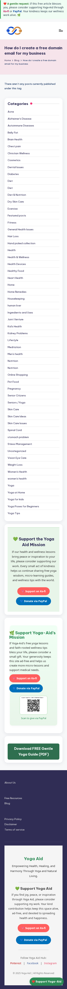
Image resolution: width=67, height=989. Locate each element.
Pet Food (13, 381)
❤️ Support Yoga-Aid (46, 981)
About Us (10, 782)
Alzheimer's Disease (19, 118)
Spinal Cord (15, 430)
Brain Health (15, 139)
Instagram (50, 963)
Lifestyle (13, 340)
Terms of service (14, 829)
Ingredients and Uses (20, 312)
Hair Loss (13, 236)
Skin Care (13, 409)
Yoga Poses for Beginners (23, 506)
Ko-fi (6, 11)
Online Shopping (18, 374)
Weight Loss (15, 464)
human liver (14, 305)
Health (12, 250)
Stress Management (20, 444)
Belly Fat (13, 132)
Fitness (12, 222)
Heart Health (15, 278)
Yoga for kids (16, 499)
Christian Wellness (19, 153)
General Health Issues (21, 229)
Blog (7, 803)
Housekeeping (16, 298)
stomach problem (18, 437)
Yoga (11, 485)
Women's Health (17, 471)
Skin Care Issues (17, 423)
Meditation (14, 347)
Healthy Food (16, 271)
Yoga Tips (14, 513)
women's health (17, 478)
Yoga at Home (16, 492)
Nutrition (13, 360)
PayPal (17, 11)
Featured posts (17, 215)
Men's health (15, 354)
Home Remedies (17, 291)
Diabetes (13, 174)
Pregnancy (14, 388)
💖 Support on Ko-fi (33, 591)
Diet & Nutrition (17, 194)
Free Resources (13, 798)
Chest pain (14, 146)
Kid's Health (15, 326)
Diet (10, 181)
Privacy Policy (13, 819)
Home (11, 284)
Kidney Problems (18, 333)
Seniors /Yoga (16, 402)
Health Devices (17, 264)
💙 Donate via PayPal (33, 601)
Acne (11, 111)
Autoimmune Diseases (21, 125)
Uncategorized (17, 451)
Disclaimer (10, 824)
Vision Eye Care (17, 458)
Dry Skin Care (16, 201)
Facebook (32, 963)
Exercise (13, 208)
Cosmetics (14, 160)
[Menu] (61, 30)
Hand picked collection (21, 243)
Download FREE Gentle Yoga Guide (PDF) (33, 751)
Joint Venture (15, 319)
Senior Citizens (17, 395)
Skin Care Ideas (17, 416)
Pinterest (15, 963)
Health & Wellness (18, 257)
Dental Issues (16, 167)
